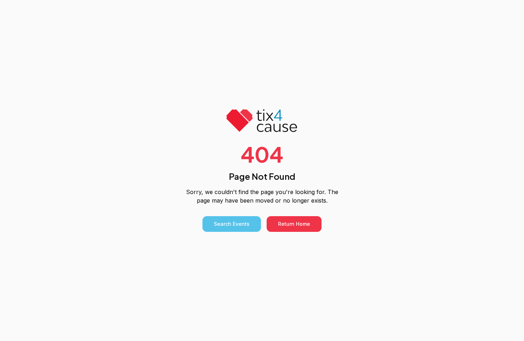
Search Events (232, 224)
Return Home (294, 224)
